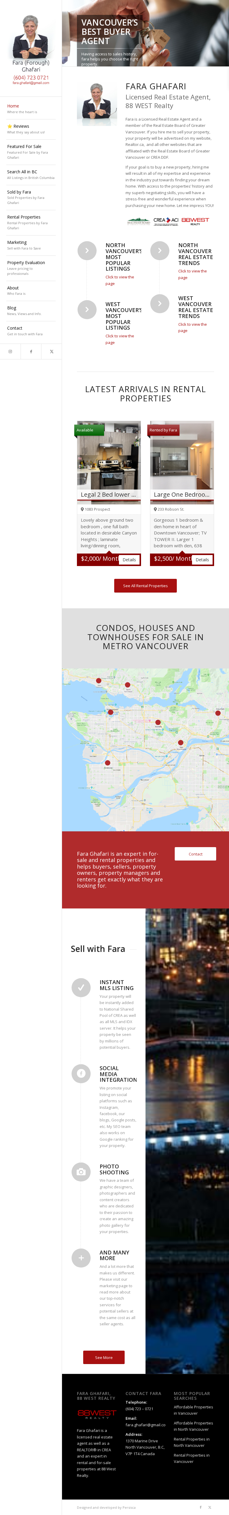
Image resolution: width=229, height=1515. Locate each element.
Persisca (129, 1507)
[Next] (224, 33)
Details (129, 559)
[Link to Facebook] (31, 351)
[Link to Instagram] (10, 351)
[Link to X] (51, 351)
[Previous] (67, 33)
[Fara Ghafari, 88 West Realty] (31, 48)
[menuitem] (31, 109)
